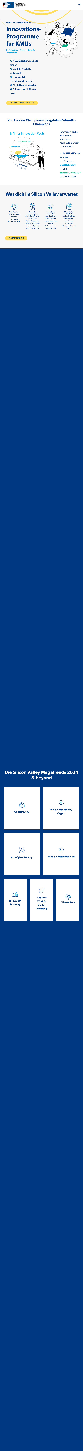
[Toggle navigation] (67, 5)
